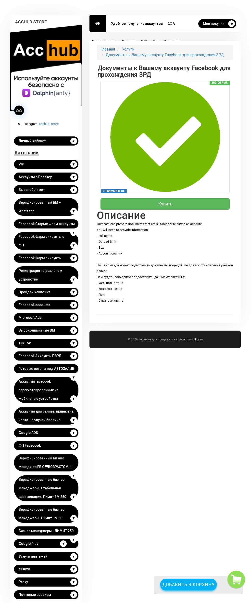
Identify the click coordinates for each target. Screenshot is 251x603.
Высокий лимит (32, 190)
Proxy (23, 582)
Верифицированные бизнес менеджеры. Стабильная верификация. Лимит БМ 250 (42, 488)
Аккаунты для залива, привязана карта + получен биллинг (46, 415)
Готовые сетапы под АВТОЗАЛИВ (46, 369)
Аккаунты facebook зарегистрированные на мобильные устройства (39, 390)
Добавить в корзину (188, 584)
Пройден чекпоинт (34, 292)
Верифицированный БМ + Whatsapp (40, 207)
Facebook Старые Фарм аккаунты (47, 224)
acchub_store (49, 124)
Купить (165, 203)
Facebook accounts (34, 305)
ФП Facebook (30, 445)
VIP (21, 164)
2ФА (171, 24)
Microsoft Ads (30, 318)
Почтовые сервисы (35, 595)
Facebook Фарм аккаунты (40, 258)
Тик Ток (25, 343)
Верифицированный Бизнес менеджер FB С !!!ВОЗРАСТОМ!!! (45, 462)
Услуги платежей (33, 556)
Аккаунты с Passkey (35, 177)
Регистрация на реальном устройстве (40, 275)
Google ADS (28, 433)
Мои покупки (214, 24)
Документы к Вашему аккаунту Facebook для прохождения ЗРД (165, 55)
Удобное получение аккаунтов (137, 24)
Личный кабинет (32, 141)
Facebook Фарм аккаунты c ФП (41, 241)
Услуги (24, 569)
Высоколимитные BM (37, 330)
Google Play (28, 544)
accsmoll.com (193, 339)
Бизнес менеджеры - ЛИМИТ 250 (46, 531)
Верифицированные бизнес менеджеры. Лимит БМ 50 (41, 514)
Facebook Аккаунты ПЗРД (40, 356)
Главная (107, 49)
